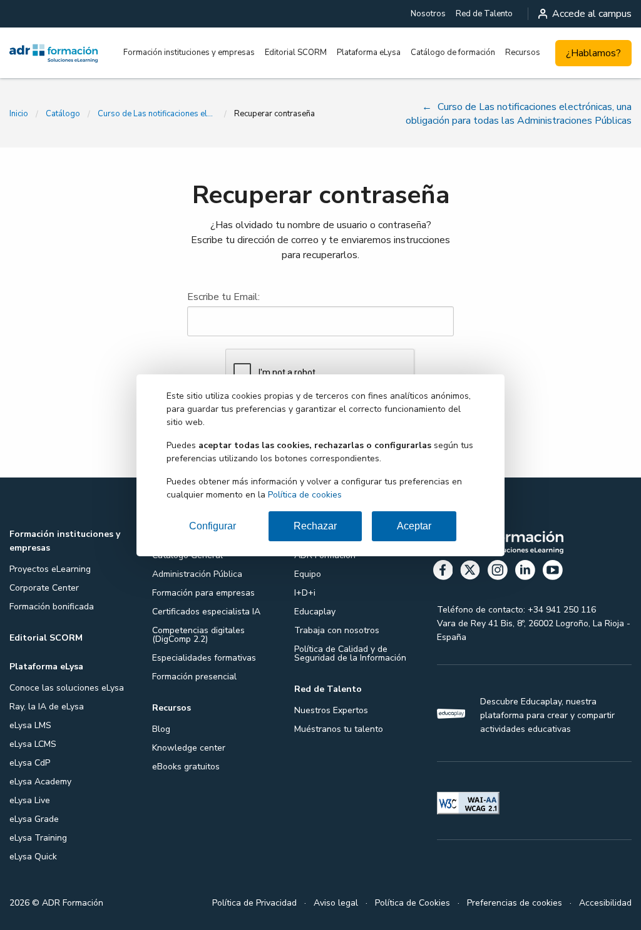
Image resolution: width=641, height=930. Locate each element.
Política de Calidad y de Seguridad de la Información (350, 653)
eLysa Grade (34, 819)
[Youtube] (553, 572)
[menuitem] (428, 14)
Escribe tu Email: (223, 297)
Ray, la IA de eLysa (46, 706)
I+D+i (304, 593)
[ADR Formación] (53, 53)
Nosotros (428, 13)
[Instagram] (498, 572)
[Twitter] (470, 572)
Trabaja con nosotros (336, 630)
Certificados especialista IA (206, 612)
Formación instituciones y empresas (189, 52)
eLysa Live (29, 800)
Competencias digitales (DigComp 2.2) (198, 634)
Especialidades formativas (204, 658)
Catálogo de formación (453, 52)
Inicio (18, 113)
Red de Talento (484, 13)
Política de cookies (305, 495)
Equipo (307, 574)
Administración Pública (197, 574)
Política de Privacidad (254, 903)
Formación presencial (194, 676)
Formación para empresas (203, 593)
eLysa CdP (29, 763)
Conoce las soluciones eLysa (66, 688)
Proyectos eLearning (50, 569)
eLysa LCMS (32, 744)
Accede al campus (592, 14)
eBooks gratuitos (186, 766)
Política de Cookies (412, 903)
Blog (161, 729)
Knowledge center (188, 748)
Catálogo (63, 113)
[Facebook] (443, 572)
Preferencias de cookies (514, 903)
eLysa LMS (30, 725)
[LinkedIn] (525, 572)
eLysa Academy (40, 782)
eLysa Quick (33, 856)
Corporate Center (44, 588)
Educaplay (315, 612)
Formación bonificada (51, 606)
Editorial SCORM (296, 52)
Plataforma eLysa (369, 52)
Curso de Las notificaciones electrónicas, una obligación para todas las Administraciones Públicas (157, 113)
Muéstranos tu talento (338, 729)
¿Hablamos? (593, 53)
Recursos (522, 52)
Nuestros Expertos (331, 710)
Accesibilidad (605, 903)
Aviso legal (336, 903)
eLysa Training (38, 838)
